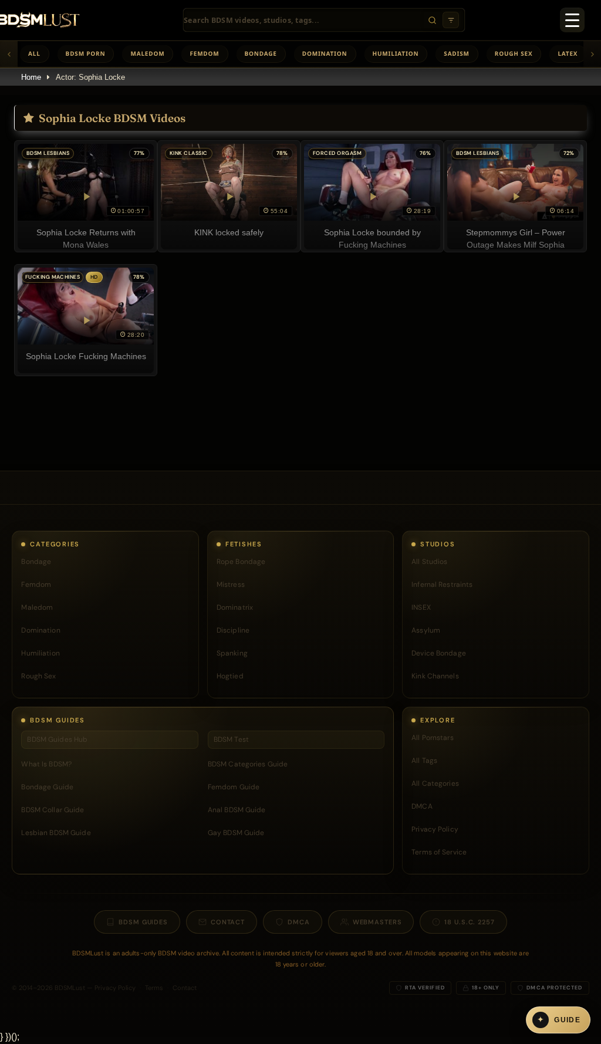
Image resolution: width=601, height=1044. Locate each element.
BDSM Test (231, 739)
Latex (568, 53)
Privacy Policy (434, 829)
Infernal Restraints (441, 584)
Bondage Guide (47, 787)
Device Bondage (438, 653)
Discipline (233, 630)
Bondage (261, 53)
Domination (324, 53)
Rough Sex (514, 53)
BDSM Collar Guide (52, 810)
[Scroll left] (9, 54)
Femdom (204, 53)
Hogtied (230, 676)
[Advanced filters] (451, 20)
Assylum (425, 630)
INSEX (421, 607)
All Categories (435, 783)
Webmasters (377, 922)
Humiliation (396, 53)
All (34, 53)
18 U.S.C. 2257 (469, 922)
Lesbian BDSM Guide (55, 832)
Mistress (231, 584)
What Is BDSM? (46, 764)
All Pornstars (432, 737)
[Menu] (572, 20)
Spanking (232, 653)
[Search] (432, 20)
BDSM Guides (143, 922)
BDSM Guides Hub (57, 739)
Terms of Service (439, 852)
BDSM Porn (86, 53)
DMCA (421, 806)
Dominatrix (235, 607)
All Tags (424, 760)
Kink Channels (435, 676)
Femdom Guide (233, 787)
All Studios (429, 561)
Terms (154, 988)
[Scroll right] (592, 54)
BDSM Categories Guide (248, 764)
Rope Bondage (241, 561)
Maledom (147, 53)
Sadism (456, 53)
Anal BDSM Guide (237, 810)
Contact (228, 922)
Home (31, 77)
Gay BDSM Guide (236, 832)
